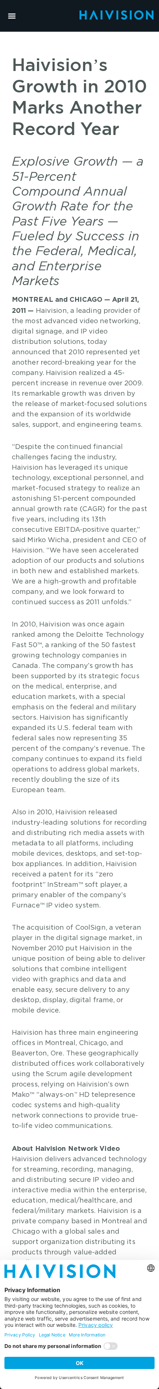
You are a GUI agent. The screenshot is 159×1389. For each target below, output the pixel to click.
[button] (12, 16)
